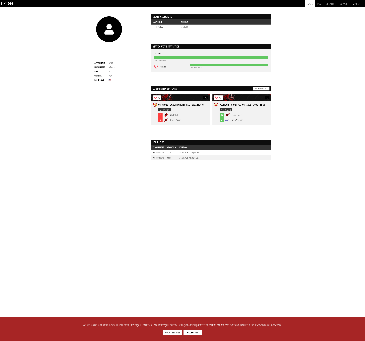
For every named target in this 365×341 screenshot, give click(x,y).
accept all (192, 332)
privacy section (261, 325)
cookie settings (172, 332)
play (319, 3)
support (344, 3)
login (310, 3)
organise (331, 3)
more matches (261, 88)
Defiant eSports (158, 152)
